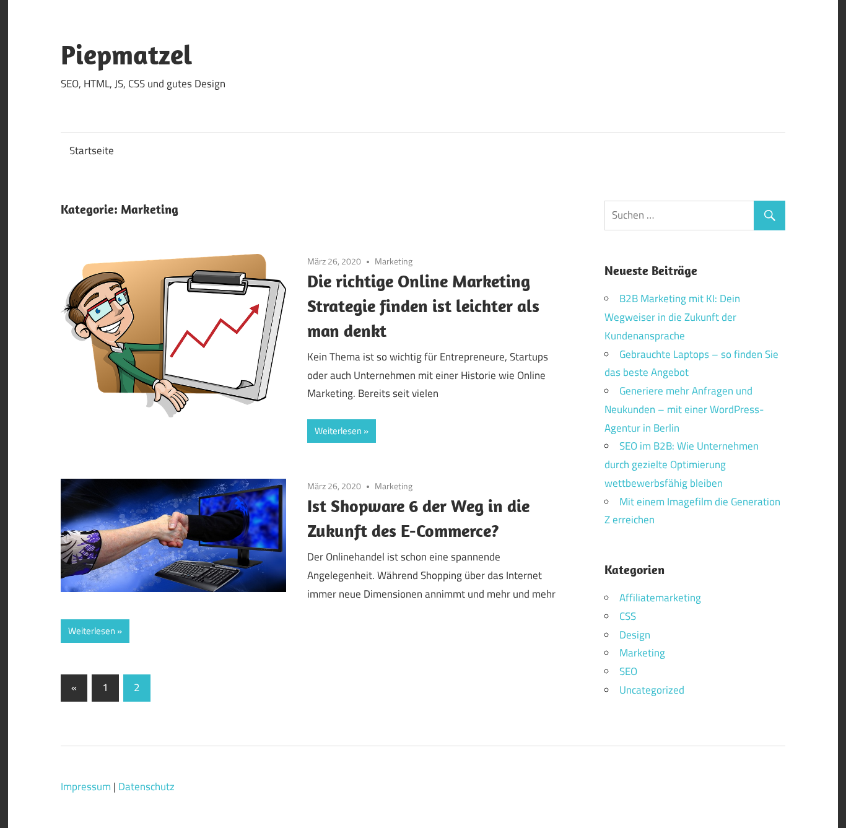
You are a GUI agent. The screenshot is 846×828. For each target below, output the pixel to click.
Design (634, 635)
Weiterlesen (338, 431)
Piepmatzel (126, 54)
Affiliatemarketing (660, 598)
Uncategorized (651, 690)
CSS (627, 616)
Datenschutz (146, 786)
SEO (628, 671)
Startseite (91, 150)
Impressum (86, 786)
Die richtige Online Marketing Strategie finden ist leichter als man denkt (423, 305)
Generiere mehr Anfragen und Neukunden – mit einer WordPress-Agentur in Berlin (684, 409)
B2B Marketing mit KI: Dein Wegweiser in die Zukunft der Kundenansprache (672, 317)
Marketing (393, 261)
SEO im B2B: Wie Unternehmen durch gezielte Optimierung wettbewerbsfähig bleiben (681, 464)
